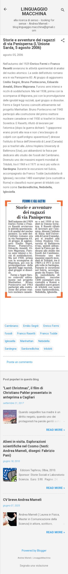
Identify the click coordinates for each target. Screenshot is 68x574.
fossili (8, 333)
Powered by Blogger (34, 550)
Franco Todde (48, 333)
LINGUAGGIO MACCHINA (34, 11)
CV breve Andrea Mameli (22, 500)
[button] (62, 40)
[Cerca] (62, 10)
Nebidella (43, 341)
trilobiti (48, 348)
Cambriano (11, 326)
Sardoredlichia (30, 348)
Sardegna (10, 348)
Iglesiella (10, 341)
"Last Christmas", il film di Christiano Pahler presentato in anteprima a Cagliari (27, 392)
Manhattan (26, 341)
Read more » (55, 430)
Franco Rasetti (26, 333)
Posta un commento (19, 362)
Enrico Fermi (51, 326)
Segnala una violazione (34, 565)
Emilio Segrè (31, 326)
